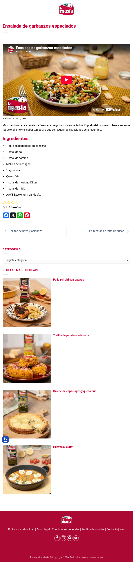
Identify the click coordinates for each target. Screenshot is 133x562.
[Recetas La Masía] (66, 9)
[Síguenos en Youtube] (76, 538)
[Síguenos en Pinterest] (70, 538)
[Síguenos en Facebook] (57, 538)
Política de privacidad (21, 529)
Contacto (112, 529)
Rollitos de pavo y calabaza (25, 231)
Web (122, 529)
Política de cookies (93, 529)
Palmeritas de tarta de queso (107, 231)
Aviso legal (43, 529)
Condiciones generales (65, 529)
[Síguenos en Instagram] (63, 538)
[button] (5, 9)
